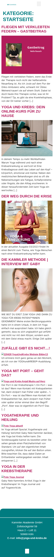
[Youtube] (38, 545)
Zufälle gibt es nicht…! (25, 348)
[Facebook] (16, 545)
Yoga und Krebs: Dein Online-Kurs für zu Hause (23, 111)
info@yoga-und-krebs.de (31, 538)
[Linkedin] (30, 545)
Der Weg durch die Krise (26, 196)
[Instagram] (23, 545)
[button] (39, 3)
